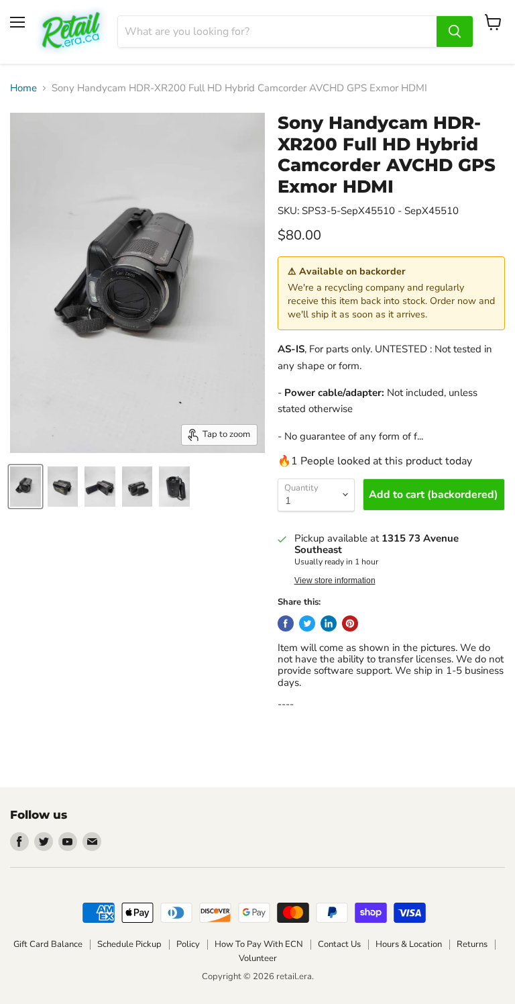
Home (23, 88)
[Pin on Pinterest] (350, 623)
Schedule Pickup (129, 944)
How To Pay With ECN (259, 944)
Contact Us (339, 944)
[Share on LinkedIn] (329, 623)
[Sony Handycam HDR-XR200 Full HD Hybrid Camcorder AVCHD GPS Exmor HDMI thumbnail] (25, 486)
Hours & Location (409, 944)
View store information (335, 580)
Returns (472, 944)
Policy (188, 944)
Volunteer (258, 958)
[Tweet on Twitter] (307, 623)
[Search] (455, 31)
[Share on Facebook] (286, 623)
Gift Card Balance (47, 944)
